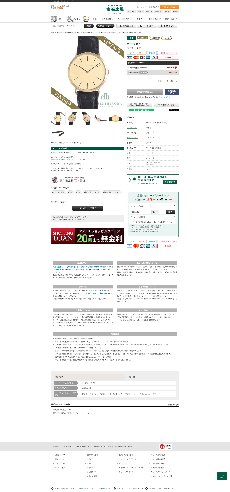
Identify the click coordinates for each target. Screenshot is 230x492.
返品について (92, 468)
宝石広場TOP (60, 455)
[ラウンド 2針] (58, 118)
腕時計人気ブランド (126, 455)
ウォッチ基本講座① (158, 455)
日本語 (175, 12)
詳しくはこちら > (165, 97)
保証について (92, 472)
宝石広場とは (60, 468)
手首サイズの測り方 (126, 472)
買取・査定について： (125, 488)
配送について (92, 463)
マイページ (143, 7)
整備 (128, 158)
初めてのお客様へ (93, 455)
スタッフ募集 (66, 446)
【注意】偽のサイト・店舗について (126, 446)
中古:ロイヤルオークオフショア (111, 394)
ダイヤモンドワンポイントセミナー (132, 468)
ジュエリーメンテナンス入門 (161, 476)
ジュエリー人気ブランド (128, 459)
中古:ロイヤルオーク (89, 394)
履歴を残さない (173, 405)
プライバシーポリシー (82, 446)
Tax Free (143, 72)
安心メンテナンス (125, 463)
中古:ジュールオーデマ (148, 394)
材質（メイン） (132, 138)
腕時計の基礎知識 (157, 468)
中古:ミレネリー (131, 394)
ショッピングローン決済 (93, 293)
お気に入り (155, 7)
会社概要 (56, 446)
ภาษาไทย (131, 12)
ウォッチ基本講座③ (158, 463)
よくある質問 (92, 476)
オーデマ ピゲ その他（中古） (157, 123)
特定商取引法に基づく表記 (102, 446)
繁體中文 (149, 12)
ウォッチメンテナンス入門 (160, 472)
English (167, 12)
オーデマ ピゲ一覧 (88, 383)
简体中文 (158, 12)
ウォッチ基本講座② (158, 459)
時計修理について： (156, 488)
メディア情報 (60, 463)
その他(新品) (86, 388)
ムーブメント (132, 128)
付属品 (129, 169)
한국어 (140, 12)
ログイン (73, 219)
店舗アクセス (60, 459)
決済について (92, 459)
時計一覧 (132, 377)
